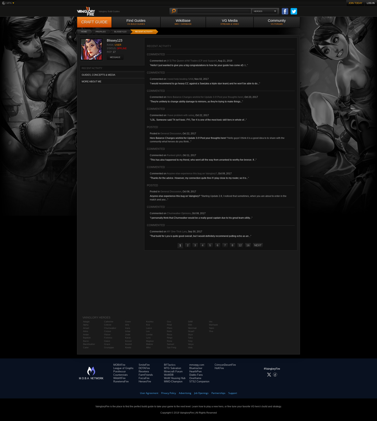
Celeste (107, 325)
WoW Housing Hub (174, 378)
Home (84, 32)
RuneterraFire (121, 381)
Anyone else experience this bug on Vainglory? (192, 173)
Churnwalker (110, 328)
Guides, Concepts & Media (98, 75)
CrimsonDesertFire (225, 364)
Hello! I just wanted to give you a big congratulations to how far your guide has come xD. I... (199, 65)
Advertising (185, 393)
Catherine (108, 321)
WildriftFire (119, 378)
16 (248, 245)
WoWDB (169, 374)
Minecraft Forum (173, 371)
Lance (149, 328)
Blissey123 (120, 32)
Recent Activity (144, 32)
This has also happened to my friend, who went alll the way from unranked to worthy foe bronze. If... (203, 159)
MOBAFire (119, 364)
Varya (190, 344)
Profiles (101, 32)
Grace (107, 344)
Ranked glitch (174, 155)
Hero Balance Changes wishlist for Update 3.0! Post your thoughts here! (205, 97)
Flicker (107, 334)
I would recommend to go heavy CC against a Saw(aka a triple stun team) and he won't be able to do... (205, 83)
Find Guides (135, 22)
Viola (190, 347)
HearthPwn (195, 371)
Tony (190, 341)
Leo (148, 331)
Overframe (195, 378)
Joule (127, 334)
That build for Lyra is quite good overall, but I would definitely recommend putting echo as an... (200, 236)
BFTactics (170, 364)
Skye (190, 334)
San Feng (171, 347)
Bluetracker (195, 368)
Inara (127, 328)
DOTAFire (144, 368)
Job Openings (201, 393)
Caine (86, 347)
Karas (128, 337)
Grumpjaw (109, 347)
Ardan (86, 334)
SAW (190, 321)
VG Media (230, 22)
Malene (149, 344)
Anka (85, 331)
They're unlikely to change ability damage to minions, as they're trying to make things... (196, 101)
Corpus (107, 331)
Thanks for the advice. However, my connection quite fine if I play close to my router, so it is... (199, 178)
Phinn (169, 328)
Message (115, 57)
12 (240, 245)
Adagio (86, 321)
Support (232, 393)
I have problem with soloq (180, 115)
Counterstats (120, 374)
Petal (169, 325)
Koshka (149, 321)
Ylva (211, 331)
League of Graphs (123, 368)
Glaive (107, 341)
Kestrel (128, 344)
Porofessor (119, 371)
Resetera (144, 371)
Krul (148, 325)
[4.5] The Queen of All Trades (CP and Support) (192, 60)
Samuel (170, 344)
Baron (86, 341)
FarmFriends (146, 374)
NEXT (258, 245)
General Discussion (170, 133)
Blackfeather (89, 344)
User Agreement (149, 393)
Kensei (128, 341)
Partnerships (218, 393)
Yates (211, 328)
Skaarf (191, 331)
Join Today (355, 3)
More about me (91, 81)
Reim (169, 331)
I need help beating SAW (180, 79)
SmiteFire (144, 364)
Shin (190, 325)
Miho (148, 347)
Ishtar (128, 331)
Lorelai (149, 334)
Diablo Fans (196, 374)
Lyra (148, 337)
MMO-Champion (173, 381)
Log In (371, 3)
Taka (190, 337)
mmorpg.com (196, 364)
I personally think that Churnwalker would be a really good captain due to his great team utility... (201, 217)
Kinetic (128, 347)
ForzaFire (144, 378)
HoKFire (219, 368)
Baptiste (87, 337)
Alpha (85, 325)
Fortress (108, 337)
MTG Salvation (172, 368)
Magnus (150, 341)
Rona (169, 341)
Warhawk (213, 325)
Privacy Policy (168, 393)
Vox (210, 321)
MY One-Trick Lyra (177, 231)
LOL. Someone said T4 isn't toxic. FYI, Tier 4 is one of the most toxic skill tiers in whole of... (198, 119)
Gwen (128, 321)
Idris (127, 325)
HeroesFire (145, 381)
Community (277, 22)
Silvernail (192, 328)
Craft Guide (94, 22)
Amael (86, 328)
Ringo (169, 337)
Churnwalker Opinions (179, 213)
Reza (169, 334)
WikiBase (183, 22)
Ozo (169, 321)
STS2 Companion (199, 381)
